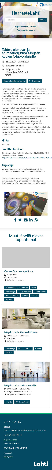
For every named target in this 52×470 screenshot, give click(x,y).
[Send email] (26, 220)
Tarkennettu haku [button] (25, 30)
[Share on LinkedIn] (31, 220)
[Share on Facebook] (15, 220)
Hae (41, 20)
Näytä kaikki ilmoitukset (25, 26)
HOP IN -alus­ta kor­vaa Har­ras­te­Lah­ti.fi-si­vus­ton (25, 430)
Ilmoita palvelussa (11, 443)
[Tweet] (20, 220)
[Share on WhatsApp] (36, 220)
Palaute (7, 426)
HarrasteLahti (26, 13)
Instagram (8, 456)
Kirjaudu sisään (10, 440)
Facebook (8, 453)
